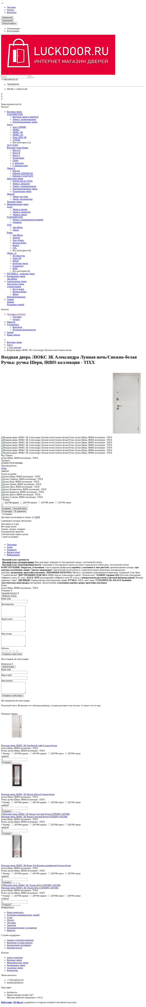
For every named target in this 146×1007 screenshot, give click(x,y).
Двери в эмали (20, 214)
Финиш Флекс (20, 243)
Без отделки (18, 289)
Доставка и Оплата (16, 314)
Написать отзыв (9, 596)
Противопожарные (16, 297)
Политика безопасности (24, 329)
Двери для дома (20, 196)
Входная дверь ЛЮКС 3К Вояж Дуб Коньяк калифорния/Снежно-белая (36, 865)
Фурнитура (12, 970)
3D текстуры (19, 255)
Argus (4, 468)
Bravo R (16, 153)
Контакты (11, 12)
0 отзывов (7, 514)
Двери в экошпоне (22, 212)
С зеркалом (18, 163)
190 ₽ (37, 517)
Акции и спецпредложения (20, 940)
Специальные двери (17, 281)
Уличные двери (14, 201)
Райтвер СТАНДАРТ (23, 176)
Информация (13, 555)
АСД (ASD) (12, 145)
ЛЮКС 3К (18, 132)
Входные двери (14, 111)
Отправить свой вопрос (12, 696)
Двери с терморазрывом (24, 119)
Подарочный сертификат (19, 945)
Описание (12, 544)
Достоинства (7, 604)
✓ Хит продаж (14, 347)
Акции (10, 332)
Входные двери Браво (17, 147)
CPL (15, 248)
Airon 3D (17, 258)
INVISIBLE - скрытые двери (21, 273)
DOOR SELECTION (23, 181)
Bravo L (16, 155)
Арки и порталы (15, 957)
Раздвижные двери (16, 276)
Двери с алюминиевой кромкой (28, 219)
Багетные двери (20, 263)
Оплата (10, 10)
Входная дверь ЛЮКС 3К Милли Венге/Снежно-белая (27, 794)
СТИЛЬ (16, 140)
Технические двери (22, 191)
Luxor (9, 207)
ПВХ (15, 268)
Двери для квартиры (23, 199)
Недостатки (7, 619)
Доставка (11, 7)
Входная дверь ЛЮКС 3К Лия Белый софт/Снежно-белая (29, 745)
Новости (11, 322)
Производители (14, 948)
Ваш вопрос (7, 680)
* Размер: (5, 499)
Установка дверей (15, 304)
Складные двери (15, 968)
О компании (13, 324)
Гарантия (11, 925)
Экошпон (17, 222)
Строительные (14, 286)
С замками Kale (20, 165)
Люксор (11, 194)
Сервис (10, 299)
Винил (16, 245)
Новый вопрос (8, 667)
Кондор (16, 171)
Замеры (10, 302)
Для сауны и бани (15, 284)
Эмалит (16, 237)
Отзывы (11, 549)
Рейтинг (5, 648)
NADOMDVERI (15, 114)
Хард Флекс (18, 240)
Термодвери (18, 158)
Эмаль (16, 230)
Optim (15, 160)
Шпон (16, 294)
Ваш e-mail (6, 675)
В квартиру (18, 266)
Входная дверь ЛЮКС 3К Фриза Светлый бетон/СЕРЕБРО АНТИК (34, 816)
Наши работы (13, 335)
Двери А (11, 168)
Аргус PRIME (19, 127)
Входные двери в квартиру (26, 117)
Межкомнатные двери (17, 204)
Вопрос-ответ (13, 552)
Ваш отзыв (6, 633)
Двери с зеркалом (21, 183)
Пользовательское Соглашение (22, 928)
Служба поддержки (10, 935)
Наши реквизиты (15, 912)
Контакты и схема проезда (20, 942)
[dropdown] (2, 3)
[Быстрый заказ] (14, 763)
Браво (10, 232)
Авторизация (13, 28)
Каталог (5, 952)
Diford (16, 261)
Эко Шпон (18, 227)
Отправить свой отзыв (12, 654)
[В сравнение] (19, 763)
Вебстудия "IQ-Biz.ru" (13, 1002)
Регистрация (13, 31)
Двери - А (12, 253)
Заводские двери (15, 178)
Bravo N (16, 150)
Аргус (10, 124)
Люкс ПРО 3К (20, 137)
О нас (9, 917)
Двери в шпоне (20, 209)
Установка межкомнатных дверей (23, 915)
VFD (9, 225)
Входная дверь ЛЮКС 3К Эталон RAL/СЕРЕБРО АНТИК (29, 888)
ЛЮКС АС (18, 135)
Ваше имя (6, 598)
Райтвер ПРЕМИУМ (23, 173)
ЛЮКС (16, 129)
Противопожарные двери (25, 122)
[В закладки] (16, 763)
